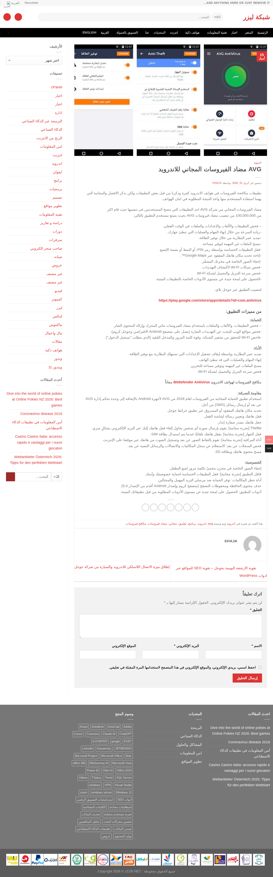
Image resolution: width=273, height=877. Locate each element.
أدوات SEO (124, 799)
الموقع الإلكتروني (124, 646)
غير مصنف (54, 274)
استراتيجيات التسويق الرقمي (95, 799)
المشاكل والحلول (189, 744)
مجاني (173, 523)
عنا (147, 32)
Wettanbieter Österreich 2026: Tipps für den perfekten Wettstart (36, 460)
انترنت (174, 32)
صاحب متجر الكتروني (46, 248)
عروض (57, 265)
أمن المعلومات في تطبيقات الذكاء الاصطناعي (37, 425)
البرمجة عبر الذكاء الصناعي (42, 121)
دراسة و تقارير (51, 223)
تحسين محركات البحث (117, 821)
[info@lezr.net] (22, 33)
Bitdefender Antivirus (191, 382)
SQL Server (124, 777)
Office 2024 (124, 770)
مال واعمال (53, 333)
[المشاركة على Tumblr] (145, 507)
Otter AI (108, 770)
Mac (129, 755)
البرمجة (196, 728)
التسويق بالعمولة (127, 32)
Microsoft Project (86, 755)
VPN (108, 785)
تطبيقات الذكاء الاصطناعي (93, 828)
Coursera (93, 733)
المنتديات (159, 32)
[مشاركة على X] (187, 507)
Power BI (93, 770)
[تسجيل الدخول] (18, 17)
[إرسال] (42, 17)
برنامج (192, 523)
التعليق (256, 610)
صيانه (58, 257)
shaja (216, 182)
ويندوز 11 (55, 367)
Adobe (127, 726)
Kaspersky (104, 748)
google (115, 741)
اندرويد (257, 162)
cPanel (56, 87)
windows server (101, 792)
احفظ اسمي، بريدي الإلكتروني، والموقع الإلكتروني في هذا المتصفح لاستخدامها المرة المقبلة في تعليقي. (182, 667)
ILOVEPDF (100, 741)
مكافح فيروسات (136, 523)
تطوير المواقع (191, 761)
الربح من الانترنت (49, 138)
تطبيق (182, 523)
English (89, 32)
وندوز (58, 358)
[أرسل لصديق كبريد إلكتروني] (170, 507)
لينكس (57, 316)
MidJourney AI (99, 763)
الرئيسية (262, 32)
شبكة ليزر (256, 17)
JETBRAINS (123, 748)
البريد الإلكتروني (186, 646)
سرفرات (55, 240)
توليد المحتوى (123, 836)
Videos (83, 777)
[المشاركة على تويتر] (178, 507)
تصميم (57, 197)
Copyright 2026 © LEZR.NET (119, 871)
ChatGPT (125, 733)
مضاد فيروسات (157, 523)
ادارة (58, 113)
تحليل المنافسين (89, 821)
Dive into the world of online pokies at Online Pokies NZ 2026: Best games (34, 399)
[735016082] (13, 33)
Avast (84, 726)
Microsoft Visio (122, 763)
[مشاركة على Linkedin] (154, 507)
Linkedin (87, 748)
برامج (58, 180)
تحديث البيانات (91, 814)
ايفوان (57, 172)
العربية (15, 3)
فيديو (58, 291)
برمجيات (55, 189)
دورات (57, 231)
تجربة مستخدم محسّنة (118, 814)
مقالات (57, 341)
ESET (128, 741)
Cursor (78, 733)
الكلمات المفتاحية (94, 807)
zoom (83, 792)
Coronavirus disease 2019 (41, 414)
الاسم (257, 646)
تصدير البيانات (123, 828)
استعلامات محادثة (121, 807)
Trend (108, 777)
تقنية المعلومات (217, 32)
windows (95, 785)
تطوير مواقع (53, 206)
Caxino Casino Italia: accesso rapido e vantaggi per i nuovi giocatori (38, 442)
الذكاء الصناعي (51, 129)
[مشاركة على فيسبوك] (195, 507)
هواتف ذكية (192, 32)
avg (210, 523)
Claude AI (109, 733)
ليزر (59, 308)
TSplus (96, 777)
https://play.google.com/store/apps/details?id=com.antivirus (210, 300)
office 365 (79, 763)
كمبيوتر (57, 299)
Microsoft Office (111, 755)
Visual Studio (123, 785)
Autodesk (98, 726)
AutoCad (113, 726)
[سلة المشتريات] (7, 17)
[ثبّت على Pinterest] (162, 507)
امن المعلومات (51, 146)
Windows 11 (124, 792)
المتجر (249, 32)
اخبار (234, 32)
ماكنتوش (55, 325)
